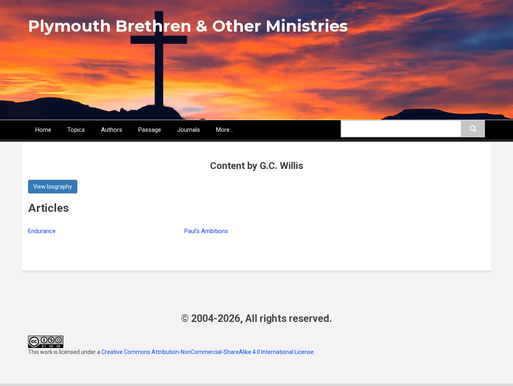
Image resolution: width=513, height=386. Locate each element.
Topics (76, 129)
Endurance (42, 231)
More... (224, 129)
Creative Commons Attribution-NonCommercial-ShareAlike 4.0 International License (207, 352)
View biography (52, 186)
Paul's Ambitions (206, 231)
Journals (188, 129)
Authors (111, 129)
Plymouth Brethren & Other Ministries (188, 26)
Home (43, 129)
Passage (149, 129)
